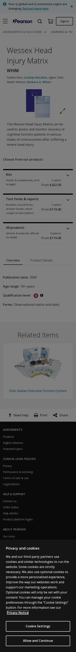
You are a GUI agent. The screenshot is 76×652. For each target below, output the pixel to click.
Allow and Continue (38, 640)
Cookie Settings (38, 626)
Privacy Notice (18, 612)
